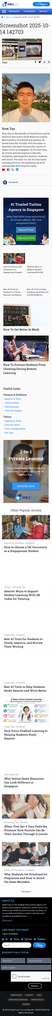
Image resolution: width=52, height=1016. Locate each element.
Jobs (39, 995)
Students (30, 543)
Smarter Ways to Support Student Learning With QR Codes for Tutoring (22, 594)
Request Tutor (26, 229)
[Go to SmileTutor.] (2, 17)
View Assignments (15, 428)
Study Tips (9, 635)
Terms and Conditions (18, 1000)
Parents (24, 822)
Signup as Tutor (13, 420)
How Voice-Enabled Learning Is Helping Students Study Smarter (25, 734)
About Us (43, 11)
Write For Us (16, 995)
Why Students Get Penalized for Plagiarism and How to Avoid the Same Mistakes (25, 878)
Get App (9, 432)
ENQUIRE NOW (26, 486)
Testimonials (12, 406)
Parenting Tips (11, 822)
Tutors (7, 587)
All (6, 939)
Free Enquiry (14, 11)
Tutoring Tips (19, 587)
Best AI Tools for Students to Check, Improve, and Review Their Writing (23, 642)
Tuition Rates (29, 11)
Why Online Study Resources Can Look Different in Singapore (24, 782)
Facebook (13, 182)
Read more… (7, 920)
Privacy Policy (37, 1000)
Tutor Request (41, 4)
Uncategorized (11, 774)
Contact (29, 995)
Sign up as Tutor (26, 237)
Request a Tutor (13, 398)
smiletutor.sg (32, 162)
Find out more (12, 424)
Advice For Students (14, 543)
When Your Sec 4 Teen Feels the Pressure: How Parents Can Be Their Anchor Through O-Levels (26, 830)
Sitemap (26, 1004)
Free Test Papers (13, 410)
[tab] (10, 182)
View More (26, 892)
